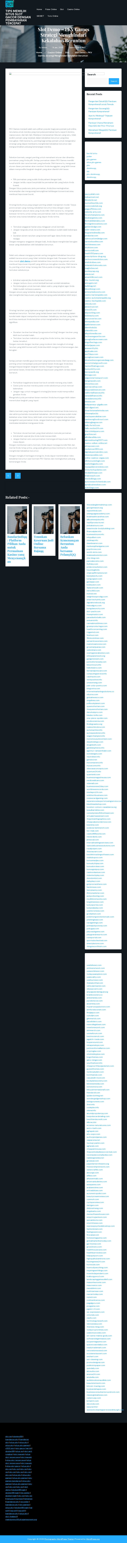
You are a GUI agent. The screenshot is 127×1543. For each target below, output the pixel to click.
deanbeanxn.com (94, 543)
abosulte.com (93, 1371)
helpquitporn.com (95, 1255)
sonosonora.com (94, 1086)
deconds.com (93, 1404)
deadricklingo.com (95, 742)
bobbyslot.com (93, 584)
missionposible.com (93, 455)
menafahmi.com (94, 1288)
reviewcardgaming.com (97, 798)
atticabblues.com (95, 1190)
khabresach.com (92, 475)
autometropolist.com (96, 1193)
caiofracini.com (93, 676)
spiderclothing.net (95, 1095)
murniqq (19, 1498)
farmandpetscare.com (97, 670)
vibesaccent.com (94, 989)
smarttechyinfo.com (96, 599)
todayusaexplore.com (97, 974)
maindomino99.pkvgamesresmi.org (21, 1519)
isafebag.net (90, 286)
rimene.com (90, 401)
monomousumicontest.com (99, 739)
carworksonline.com (94, 241)
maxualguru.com (94, 605)
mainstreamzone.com (96, 644)
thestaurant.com (94, 851)
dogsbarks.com (94, 1211)
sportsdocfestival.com (97, 940)
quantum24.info (94, 771)
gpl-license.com (94, 1244)
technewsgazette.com (95, 336)
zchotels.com (93, 1315)
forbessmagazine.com (97, 1238)
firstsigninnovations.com (96, 223)
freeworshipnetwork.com (98, 1166)
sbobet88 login (19, 1490)
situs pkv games (94, 162)
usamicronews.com (95, 911)
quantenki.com (93, 774)
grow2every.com (94, 1246)
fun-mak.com (93, 830)
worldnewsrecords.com (97, 789)
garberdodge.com (93, 226)
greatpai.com (93, 1161)
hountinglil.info (93, 570)
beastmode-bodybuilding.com (100, 528)
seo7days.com (91, 354)
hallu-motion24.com (94, 428)
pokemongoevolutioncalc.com (100, 916)
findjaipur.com (93, 1012)
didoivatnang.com (95, 1208)
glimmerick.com (93, 1018)
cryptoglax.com (94, 1051)
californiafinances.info (94, 392)
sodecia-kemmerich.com (98, 828)
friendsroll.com (93, 1092)
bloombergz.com (92, 289)
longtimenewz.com (95, 902)
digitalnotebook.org (96, 602)
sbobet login (11, 1495)
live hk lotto (92, 153)
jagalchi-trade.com (95, 1039)
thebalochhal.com (95, 983)
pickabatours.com (95, 525)
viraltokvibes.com (93, 262)
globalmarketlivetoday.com (99, 1241)
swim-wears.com (92, 229)
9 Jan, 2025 (58, 47)
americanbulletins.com (97, 1181)
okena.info (91, 1110)
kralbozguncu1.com (95, 1276)
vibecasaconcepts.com (97, 768)
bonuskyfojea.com (95, 863)
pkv (88, 165)
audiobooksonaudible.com (99, 1380)
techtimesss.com (92, 244)
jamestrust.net (91, 306)
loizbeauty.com (92, 315)
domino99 (17, 1436)
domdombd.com (94, 878)
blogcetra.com (93, 688)
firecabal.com (93, 1235)
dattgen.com (92, 1205)
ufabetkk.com (91, 330)
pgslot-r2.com (93, 1309)
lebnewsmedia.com (95, 1083)
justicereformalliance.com (98, 1048)
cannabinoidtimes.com (97, 623)
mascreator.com (94, 1285)
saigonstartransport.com (96, 378)
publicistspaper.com (96, 1365)
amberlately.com (94, 997)
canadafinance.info (93, 395)
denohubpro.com (94, 712)
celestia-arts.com (93, 212)
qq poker (24, 1501)
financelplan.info (94, 531)
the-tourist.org (92, 280)
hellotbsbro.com (94, 667)
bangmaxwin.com (92, 381)
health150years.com (94, 253)
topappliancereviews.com (96, 467)
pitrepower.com (92, 446)
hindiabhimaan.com (93, 472)
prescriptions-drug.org (95, 256)
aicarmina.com (93, 1003)
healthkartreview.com (96, 1252)
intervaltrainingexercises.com (100, 842)
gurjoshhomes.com (95, 1069)
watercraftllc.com (95, 1169)
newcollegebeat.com (96, 1024)
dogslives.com (93, 700)
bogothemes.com (95, 1057)
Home (39, 9)
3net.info (91, 1104)
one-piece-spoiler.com (97, 718)
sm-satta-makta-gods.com (99, 1335)
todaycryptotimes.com (97, 1329)
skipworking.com (92, 312)
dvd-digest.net (91, 407)
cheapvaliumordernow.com (99, 822)
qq (88, 171)
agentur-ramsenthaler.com (99, 750)
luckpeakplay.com (95, 908)
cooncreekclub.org (93, 206)
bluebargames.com (93, 218)
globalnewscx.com (95, 697)
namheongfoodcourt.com (96, 419)
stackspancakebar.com (95, 416)
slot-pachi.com (93, 611)
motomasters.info (95, 762)
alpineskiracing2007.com (96, 440)
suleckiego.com (92, 487)
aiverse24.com (93, 1374)
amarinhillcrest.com (93, 277)
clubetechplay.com (95, 875)
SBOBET (40, 16)
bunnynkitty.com (92, 369)
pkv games (91, 159)
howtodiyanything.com (97, 1267)
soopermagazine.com (96, 1341)
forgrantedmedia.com (95, 232)
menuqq (10, 1498)
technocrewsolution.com (96, 259)
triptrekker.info (93, 756)
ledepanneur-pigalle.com (96, 404)
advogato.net (91, 283)
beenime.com (93, 825)
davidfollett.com (94, 1021)
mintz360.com (93, 590)
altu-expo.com (93, 1134)
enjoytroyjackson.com (97, 1217)
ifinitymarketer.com (95, 893)
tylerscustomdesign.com (96, 238)
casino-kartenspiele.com (96, 295)
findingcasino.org (94, 724)
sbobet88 (9, 1451)
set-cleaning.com (94, 1359)
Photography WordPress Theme (59, 1539)
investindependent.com (97, 1273)
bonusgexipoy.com (95, 869)
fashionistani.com (94, 1229)
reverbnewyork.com (96, 1027)
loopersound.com (95, 1042)
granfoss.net (90, 434)
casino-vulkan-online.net (96, 443)
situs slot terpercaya (15, 1460)
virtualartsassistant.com (98, 816)
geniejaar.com (93, 581)
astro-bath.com (94, 1128)
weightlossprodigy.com (97, 596)
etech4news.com (94, 1223)
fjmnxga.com (90, 375)
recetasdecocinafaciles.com (99, 1155)
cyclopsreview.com (95, 1202)
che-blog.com (93, 558)
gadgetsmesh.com (95, 659)
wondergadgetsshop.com (98, 1098)
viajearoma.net (93, 1140)
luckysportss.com (95, 905)
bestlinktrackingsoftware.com (100, 854)
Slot (62, 9)
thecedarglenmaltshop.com (99, 504)
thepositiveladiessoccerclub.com (102, 1152)
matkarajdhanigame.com (98, 546)
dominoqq (91, 168)
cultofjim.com (93, 1015)
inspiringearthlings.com (97, 1270)
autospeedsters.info (96, 733)
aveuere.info (92, 620)
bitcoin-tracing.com (96, 1386)
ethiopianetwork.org (96, 656)
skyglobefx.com (94, 745)
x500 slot (9, 1448)
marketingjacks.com (94, 464)
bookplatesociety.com (97, 1080)
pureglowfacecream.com (96, 339)
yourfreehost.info (94, 1063)
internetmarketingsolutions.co (100, 691)
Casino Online (73, 9)
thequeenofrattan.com (97, 709)
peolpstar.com (91, 235)
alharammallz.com (95, 1178)
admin (44, 47)
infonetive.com (91, 384)
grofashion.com (94, 913)
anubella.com (93, 1377)
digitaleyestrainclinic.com (96, 452)
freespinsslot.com (95, 614)
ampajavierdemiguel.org (97, 992)
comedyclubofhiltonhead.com (100, 813)
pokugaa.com (93, 928)
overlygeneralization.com (98, 653)
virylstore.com (91, 247)
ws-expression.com (95, 1312)
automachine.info (94, 730)
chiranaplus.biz (91, 413)
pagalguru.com (93, 1303)
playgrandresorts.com (97, 934)
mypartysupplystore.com (98, 1006)
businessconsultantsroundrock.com (103, 1392)
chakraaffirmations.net (97, 573)
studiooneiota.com (95, 721)
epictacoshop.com (93, 386)
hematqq (28, 1498)
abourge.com (93, 1172)
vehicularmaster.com (96, 986)
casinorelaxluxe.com (96, 872)
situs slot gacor (13, 1466)
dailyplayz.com (93, 881)
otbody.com (90, 303)
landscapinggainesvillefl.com (99, 1279)
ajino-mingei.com (94, 1060)
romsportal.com (94, 937)
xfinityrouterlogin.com (95, 461)
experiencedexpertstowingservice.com (104, 801)
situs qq (19, 1451)
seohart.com (92, 1356)
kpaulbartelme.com (95, 810)
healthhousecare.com (96, 1249)
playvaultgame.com (95, 931)
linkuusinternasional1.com (98, 1089)
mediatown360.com (94, 449)
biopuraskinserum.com (95, 389)
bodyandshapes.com (96, 1389)
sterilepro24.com (94, 792)
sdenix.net (89, 274)
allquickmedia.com (93, 333)
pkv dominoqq (93, 174)
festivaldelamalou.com (95, 220)
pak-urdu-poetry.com (97, 685)
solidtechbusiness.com (97, 795)
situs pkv (14, 1442)
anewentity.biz (91, 348)
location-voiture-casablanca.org (101, 807)
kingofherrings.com (93, 342)
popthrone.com (94, 549)
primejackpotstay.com (97, 925)
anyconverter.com (93, 318)
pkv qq (8, 1436)
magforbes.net (91, 268)
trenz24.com (90, 309)
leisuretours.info (94, 664)
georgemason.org (95, 507)
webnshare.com (94, 650)
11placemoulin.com (95, 587)
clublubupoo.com (94, 857)
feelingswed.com (94, 1232)
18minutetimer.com (95, 638)
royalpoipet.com (94, 848)
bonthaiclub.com (94, 1075)
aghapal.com (92, 1131)
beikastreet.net (92, 197)
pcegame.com (93, 1306)
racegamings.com (95, 922)
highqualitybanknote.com (98, 1258)
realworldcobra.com (96, 727)
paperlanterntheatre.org (98, 1163)
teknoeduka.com (94, 1324)
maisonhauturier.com (96, 1282)
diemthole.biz (91, 327)
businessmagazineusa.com (99, 777)
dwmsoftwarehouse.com (98, 1214)
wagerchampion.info (96, 736)
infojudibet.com (94, 537)
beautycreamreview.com (98, 1196)
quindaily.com (93, 1368)
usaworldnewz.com (95, 971)
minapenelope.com (95, 1045)
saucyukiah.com (92, 194)
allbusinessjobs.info (95, 519)
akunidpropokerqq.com (97, 1113)
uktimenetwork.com (96, 968)
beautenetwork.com (96, 1383)
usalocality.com (94, 977)
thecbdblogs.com (93, 478)
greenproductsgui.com (97, 626)
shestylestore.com (95, 943)
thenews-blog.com (95, 1327)
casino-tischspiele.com (95, 301)
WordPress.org (93, 1539)
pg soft (14, 1510)
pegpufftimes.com (93, 209)
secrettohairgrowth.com (96, 363)
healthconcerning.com (97, 629)
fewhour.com (92, 635)
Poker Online (51, 9)
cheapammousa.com (96, 1149)
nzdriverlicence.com (96, 1300)
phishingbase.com (95, 919)
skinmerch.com (93, 1030)
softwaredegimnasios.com (99, 1338)
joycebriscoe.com (95, 1000)
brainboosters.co (94, 995)
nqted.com (92, 1297)
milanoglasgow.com (93, 422)
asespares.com (93, 1184)
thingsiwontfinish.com (96, 946)
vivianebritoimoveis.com (95, 265)
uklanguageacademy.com (98, 513)
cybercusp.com (94, 1398)
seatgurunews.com (95, 1101)
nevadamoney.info (93, 398)
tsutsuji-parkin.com (95, 1143)
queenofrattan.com (95, 706)
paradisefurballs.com (96, 617)
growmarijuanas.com (96, 647)
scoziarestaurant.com (97, 1353)
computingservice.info (97, 673)
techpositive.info (94, 679)
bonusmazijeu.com (95, 860)
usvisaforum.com (94, 1033)
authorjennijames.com (97, 1137)
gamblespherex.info (95, 747)
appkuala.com (91, 351)
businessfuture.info (95, 534)
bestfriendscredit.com (97, 1119)
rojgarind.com (93, 632)
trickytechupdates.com (95, 469)
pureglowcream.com (94, 357)
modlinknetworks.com (97, 899)
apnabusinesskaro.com (95, 484)
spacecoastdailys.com (97, 1344)
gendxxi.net (92, 759)
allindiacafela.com (93, 437)
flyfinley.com (92, 564)
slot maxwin (19, 1454)
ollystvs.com (92, 694)
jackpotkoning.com (95, 896)
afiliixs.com (91, 1175)
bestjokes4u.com (94, 576)
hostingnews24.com (96, 1261)
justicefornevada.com (96, 662)
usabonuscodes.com (96, 1332)
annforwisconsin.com (96, 1009)
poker (89, 156)
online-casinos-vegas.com (97, 458)
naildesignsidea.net (95, 1158)
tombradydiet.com (95, 1072)
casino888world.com (96, 833)
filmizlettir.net (91, 200)
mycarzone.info (93, 765)
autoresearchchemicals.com (98, 481)
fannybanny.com (94, 890)
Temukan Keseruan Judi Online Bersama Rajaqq (43, 544)
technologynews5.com (97, 1321)
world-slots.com (94, 552)
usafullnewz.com (94, 965)
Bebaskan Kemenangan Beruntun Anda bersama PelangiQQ (69, 545)
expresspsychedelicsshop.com (101, 1226)
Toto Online (53, 16)
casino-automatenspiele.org (98, 298)
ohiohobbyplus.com (96, 1054)
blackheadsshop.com (96, 804)
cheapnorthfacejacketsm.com (100, 1066)
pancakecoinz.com (95, 561)
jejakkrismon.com (92, 324)
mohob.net (92, 593)
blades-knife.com (94, 715)
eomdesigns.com (94, 753)
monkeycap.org (92, 271)
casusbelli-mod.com (96, 1078)
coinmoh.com (93, 1199)
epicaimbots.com (94, 1220)
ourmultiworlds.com (94, 203)
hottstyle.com (93, 1264)
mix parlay (25, 1492)
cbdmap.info (92, 540)
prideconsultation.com (97, 567)
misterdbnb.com (94, 836)
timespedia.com (92, 321)
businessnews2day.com (97, 786)
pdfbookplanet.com (96, 703)
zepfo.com (91, 1318)
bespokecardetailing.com (98, 1116)
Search (114, 81)
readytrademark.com (96, 1347)
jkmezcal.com (93, 839)
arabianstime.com (95, 1187)
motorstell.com (92, 250)
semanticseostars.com (97, 641)
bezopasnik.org (92, 372)
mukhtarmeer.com (95, 1291)
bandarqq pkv (11, 1439)
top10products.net (95, 522)
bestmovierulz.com (95, 1036)
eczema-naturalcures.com (99, 1125)
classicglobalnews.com (97, 1395)
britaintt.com (93, 1401)
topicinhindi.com (94, 510)
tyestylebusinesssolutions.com (101, 845)
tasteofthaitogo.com (94, 366)
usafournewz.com (95, 980)
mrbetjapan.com (92, 345)
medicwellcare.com (95, 780)
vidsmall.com (92, 783)
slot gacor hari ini (23, 1448)
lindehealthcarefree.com (98, 516)
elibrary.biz (91, 1122)
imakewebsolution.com (97, 555)
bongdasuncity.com (96, 608)
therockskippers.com (94, 431)
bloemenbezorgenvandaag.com (99, 360)
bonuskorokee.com (95, 866)
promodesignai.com (96, 1362)
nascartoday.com (95, 1294)
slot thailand (11, 1516)
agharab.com (93, 1146)
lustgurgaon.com (94, 579)
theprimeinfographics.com (98, 819)
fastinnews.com (94, 887)
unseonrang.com (94, 682)
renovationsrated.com (97, 1350)
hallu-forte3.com (92, 425)
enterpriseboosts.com (95, 292)
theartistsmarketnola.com (96, 410)
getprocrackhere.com (97, 884)
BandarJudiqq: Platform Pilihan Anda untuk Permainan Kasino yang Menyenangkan (17, 549)
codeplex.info (93, 1107)
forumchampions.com (94, 215)
